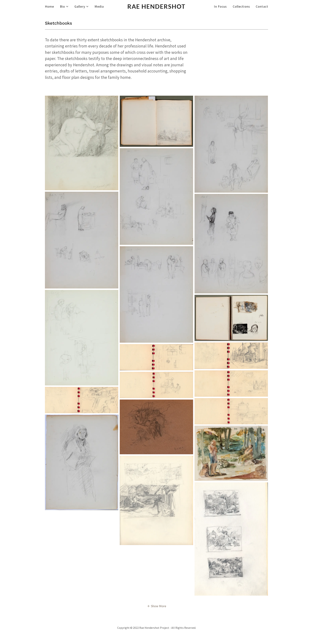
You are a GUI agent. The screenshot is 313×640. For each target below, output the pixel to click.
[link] (156, 7)
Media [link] (99, 6)
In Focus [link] (220, 6)
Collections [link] (241, 6)
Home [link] (49, 6)
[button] (64, 6)
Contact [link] (262, 6)
